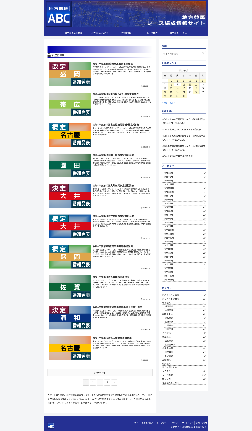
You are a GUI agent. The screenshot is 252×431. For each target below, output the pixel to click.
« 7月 (164, 103)
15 (171, 88)
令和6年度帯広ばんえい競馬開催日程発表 (181, 129)
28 (165, 96)
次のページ (100, 372)
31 (184, 96)
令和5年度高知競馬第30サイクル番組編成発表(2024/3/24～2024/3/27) (183, 121)
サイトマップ (187, 423)
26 (196, 92)
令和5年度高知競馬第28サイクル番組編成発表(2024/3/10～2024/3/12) (183, 148)
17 (184, 88)
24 (184, 92)
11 (190, 84)
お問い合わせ (201, 423)
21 (165, 92)
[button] (203, 53)
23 (177, 92)
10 (184, 84)
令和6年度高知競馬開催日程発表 (177, 156)
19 (196, 88)
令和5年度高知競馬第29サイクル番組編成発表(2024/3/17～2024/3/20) (183, 138)
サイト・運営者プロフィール (146, 423)
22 (171, 92)
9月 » (173, 103)
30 (177, 96)
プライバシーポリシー (170, 423)
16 (177, 88)
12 (196, 84)
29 (171, 96)
